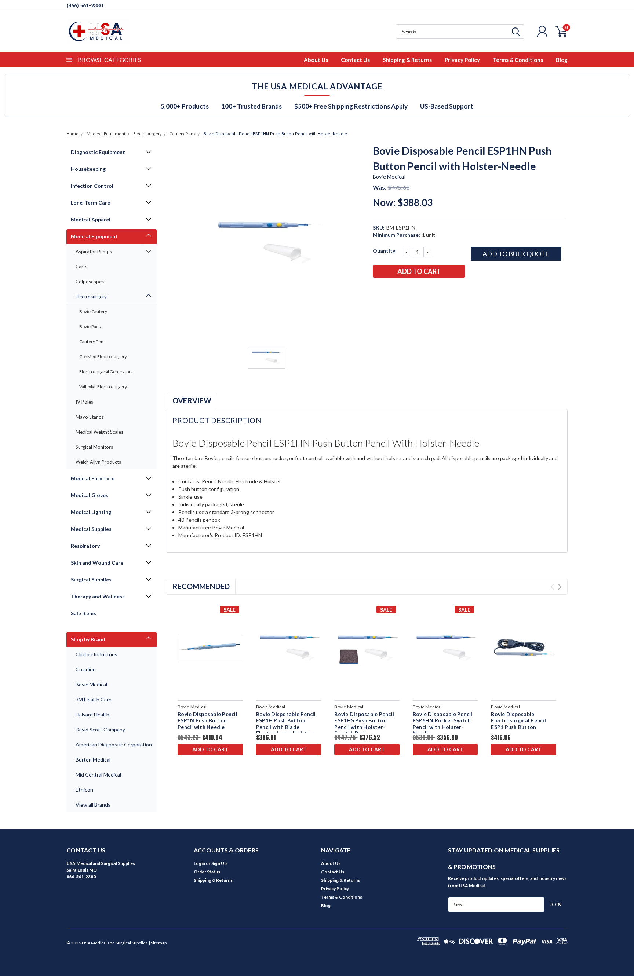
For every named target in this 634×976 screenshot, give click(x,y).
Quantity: (385, 250)
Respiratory (85, 546)
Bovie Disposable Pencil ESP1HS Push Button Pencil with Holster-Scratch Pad (364, 724)
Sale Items (83, 613)
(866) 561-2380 (84, 5)
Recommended (201, 586)
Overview (191, 400)
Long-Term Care (90, 202)
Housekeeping (88, 169)
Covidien (86, 669)
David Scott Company (100, 729)
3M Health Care (94, 699)
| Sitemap (158, 943)
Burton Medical (93, 759)
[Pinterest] (438, 290)
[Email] (390, 290)
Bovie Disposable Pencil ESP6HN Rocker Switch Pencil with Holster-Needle (443, 724)
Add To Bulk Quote (515, 254)
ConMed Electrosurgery (103, 356)
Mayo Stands (90, 417)
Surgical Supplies (91, 579)
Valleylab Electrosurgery (103, 386)
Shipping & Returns (407, 59)
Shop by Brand (88, 639)
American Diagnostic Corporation (114, 744)
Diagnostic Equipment (98, 152)
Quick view (210, 648)
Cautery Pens (183, 134)
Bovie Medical (91, 684)
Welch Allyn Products (98, 462)
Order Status (207, 871)
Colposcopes (90, 282)
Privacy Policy (462, 59)
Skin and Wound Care (97, 562)
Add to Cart (210, 749)
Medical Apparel (90, 219)
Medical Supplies (91, 529)
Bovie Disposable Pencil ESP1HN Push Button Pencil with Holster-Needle (275, 134)
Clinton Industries (96, 654)
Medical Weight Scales (99, 432)
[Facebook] (378, 290)
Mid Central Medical (98, 774)
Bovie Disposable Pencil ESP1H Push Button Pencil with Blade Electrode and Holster (286, 724)
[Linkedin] (426, 290)
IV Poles (84, 402)
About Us (316, 59)
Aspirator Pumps (94, 251)
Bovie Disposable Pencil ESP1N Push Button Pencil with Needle (207, 720)
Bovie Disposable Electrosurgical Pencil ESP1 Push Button (518, 720)
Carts (81, 266)
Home (72, 134)
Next (559, 586)
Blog (562, 59)
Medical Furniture (92, 478)
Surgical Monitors (94, 447)
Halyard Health (92, 714)
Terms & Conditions (518, 59)
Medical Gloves (89, 495)
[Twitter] (414, 290)
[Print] (402, 290)
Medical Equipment (106, 134)
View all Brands (93, 804)
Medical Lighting (91, 512)
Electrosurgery (147, 134)
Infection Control (92, 186)
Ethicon (84, 789)
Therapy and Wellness (98, 596)
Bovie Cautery (93, 311)
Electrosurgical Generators (106, 371)
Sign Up (219, 863)
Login (199, 863)
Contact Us (355, 59)
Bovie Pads (90, 326)
